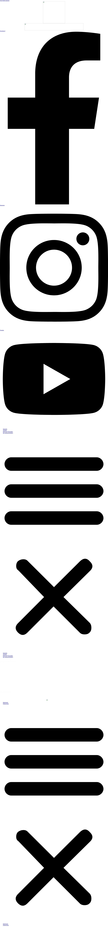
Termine (5, 430)
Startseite (5, 429)
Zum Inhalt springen (4, 0)
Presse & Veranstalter (8, 431)
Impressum (5, 702)
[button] (54, 543)
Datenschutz (6, 703)
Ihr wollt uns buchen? (8, 433)
